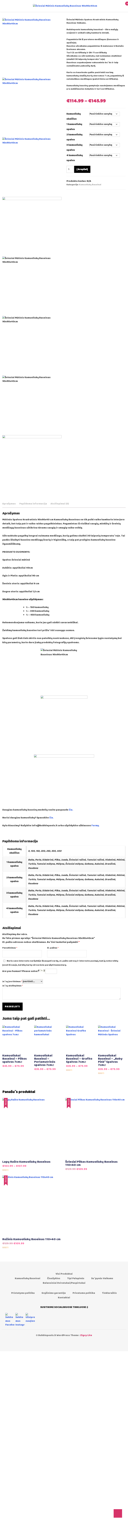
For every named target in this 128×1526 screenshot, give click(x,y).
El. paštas (53, 948)
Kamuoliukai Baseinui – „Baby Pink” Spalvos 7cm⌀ (110, 1060)
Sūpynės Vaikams (102, 1278)
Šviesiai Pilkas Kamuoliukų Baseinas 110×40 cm (91, 1163)
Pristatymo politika (23, 1293)
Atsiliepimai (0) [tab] (60, 504)
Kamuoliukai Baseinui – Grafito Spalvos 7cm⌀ (79, 1059)
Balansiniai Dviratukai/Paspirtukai (64, 1283)
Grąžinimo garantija (54, 1293)
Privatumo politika (84, 1293)
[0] (123, 5)
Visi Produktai (64, 1274)
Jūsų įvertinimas (12, 981)
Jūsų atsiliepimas (12, 985)
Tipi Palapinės (75, 1278)
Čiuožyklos (53, 1278)
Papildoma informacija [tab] (33, 504)
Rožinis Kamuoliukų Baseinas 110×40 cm (31, 1239)
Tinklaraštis (109, 1293)
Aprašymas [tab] (9, 504)
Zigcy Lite (86, 1335)
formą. (95, 826)
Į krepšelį (82, 169)
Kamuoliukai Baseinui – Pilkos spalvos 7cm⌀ (14, 1059)
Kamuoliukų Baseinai (90, 184)
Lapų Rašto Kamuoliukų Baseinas (26, 1161)
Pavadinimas (9, 948)
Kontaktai (64, 1298)
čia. (71, 810)
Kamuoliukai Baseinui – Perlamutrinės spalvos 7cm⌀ (44, 1060)
